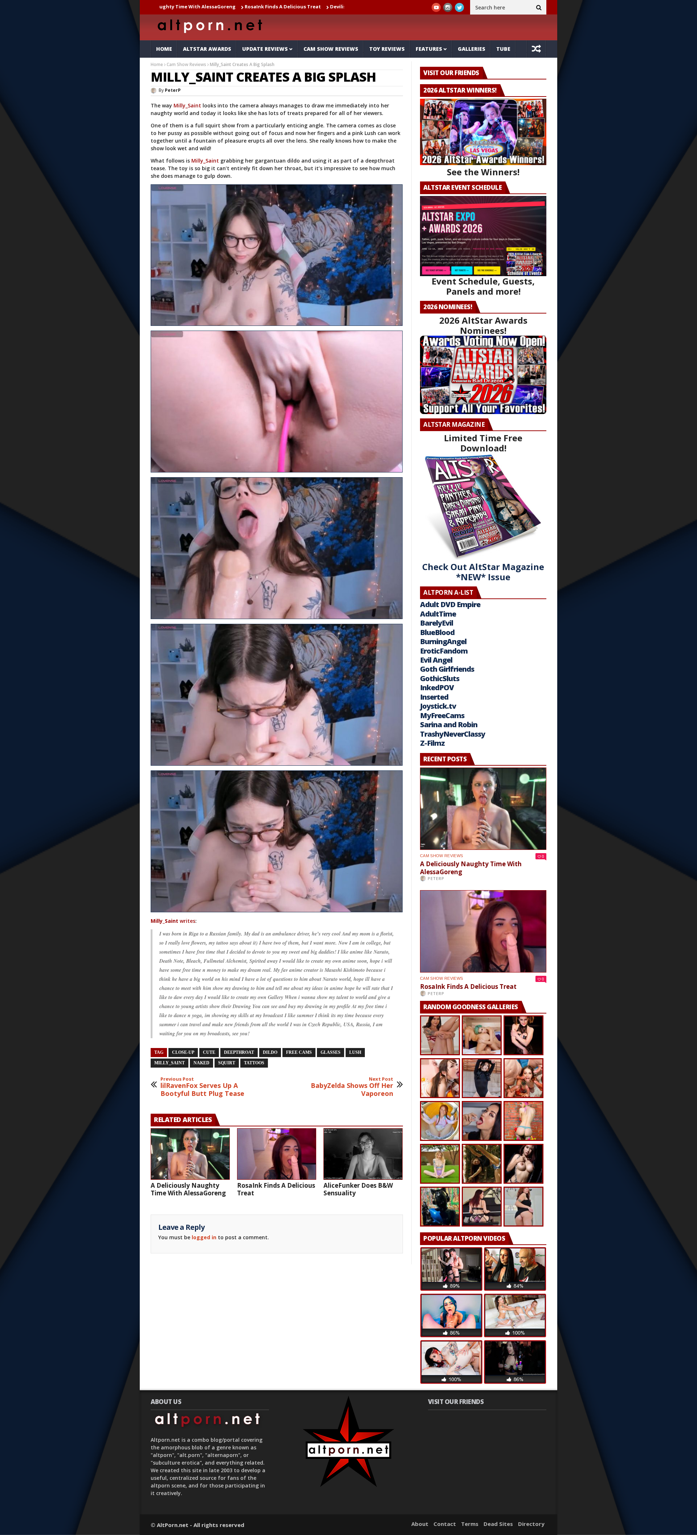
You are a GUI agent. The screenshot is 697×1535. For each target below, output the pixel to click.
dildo (270, 1052)
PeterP (173, 90)
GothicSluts (439, 678)
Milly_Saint (187, 105)
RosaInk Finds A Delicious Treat (186, 6)
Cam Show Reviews (330, 48)
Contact (444, 1523)
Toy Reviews (387, 48)
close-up (183, 1052)
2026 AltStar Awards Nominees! (483, 325)
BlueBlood (437, 632)
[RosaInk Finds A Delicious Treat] (276, 1154)
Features (429, 48)
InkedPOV (437, 687)
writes (173, 920)
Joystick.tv (438, 706)
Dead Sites (498, 1523)
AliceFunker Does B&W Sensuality (358, 1189)
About (419, 1523)
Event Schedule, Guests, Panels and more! (483, 286)
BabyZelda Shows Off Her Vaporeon (352, 1087)
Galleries (471, 48)
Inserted (434, 697)
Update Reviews (265, 48)
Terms (469, 1523)
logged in (204, 1237)
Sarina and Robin (448, 724)
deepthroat (239, 1052)
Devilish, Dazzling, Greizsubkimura (276, 6)
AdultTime (438, 614)
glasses (331, 1052)
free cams (299, 1052)
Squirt (226, 1062)
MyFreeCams (442, 715)
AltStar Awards (207, 48)
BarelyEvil (436, 623)
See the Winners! (483, 172)
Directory (531, 1523)
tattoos (254, 1062)
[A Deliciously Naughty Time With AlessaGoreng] (190, 1154)
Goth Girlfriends (447, 669)
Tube (503, 48)
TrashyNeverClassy (452, 734)
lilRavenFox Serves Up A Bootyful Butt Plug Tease (202, 1087)
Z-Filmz (432, 743)
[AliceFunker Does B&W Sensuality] (363, 1154)
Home (164, 48)
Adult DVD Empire (450, 604)
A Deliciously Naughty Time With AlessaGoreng (188, 1189)
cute (209, 1052)
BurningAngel (443, 641)
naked (201, 1062)
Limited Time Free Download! (483, 443)
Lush (355, 1052)
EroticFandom (444, 651)
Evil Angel (436, 660)
